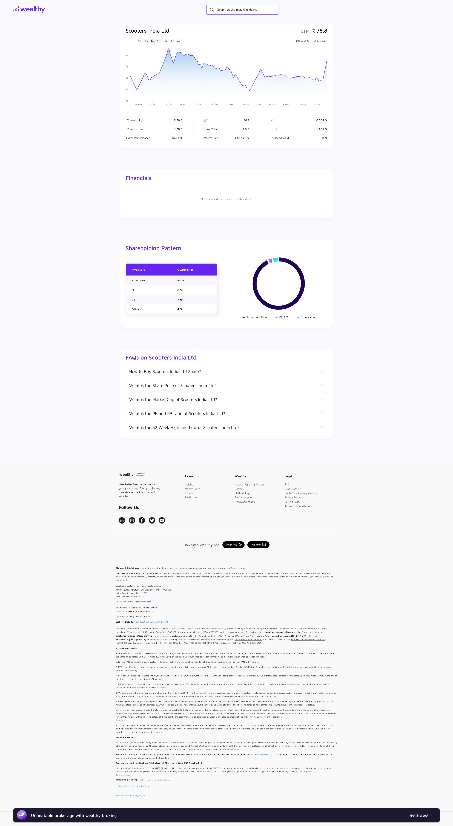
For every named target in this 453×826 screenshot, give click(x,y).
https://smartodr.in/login (157, 780)
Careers (239, 488)
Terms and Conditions (297, 506)
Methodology (242, 493)
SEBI (146, 621)
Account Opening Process (250, 484)
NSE (136, 621)
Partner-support (244, 497)
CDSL (152, 621)
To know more (123, 775)
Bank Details (122, 720)
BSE (141, 621)
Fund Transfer (293, 488)
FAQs (288, 484)
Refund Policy (292, 501)
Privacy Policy (293, 497)
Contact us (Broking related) (301, 493)
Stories (189, 493)
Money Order (192, 488)
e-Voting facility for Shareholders (132, 786)
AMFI (167, 621)
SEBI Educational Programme (130, 795)
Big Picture (191, 497)
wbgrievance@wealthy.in (261, 754)
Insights (189, 484)
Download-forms (245, 501)
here (149, 601)
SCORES (160, 621)
